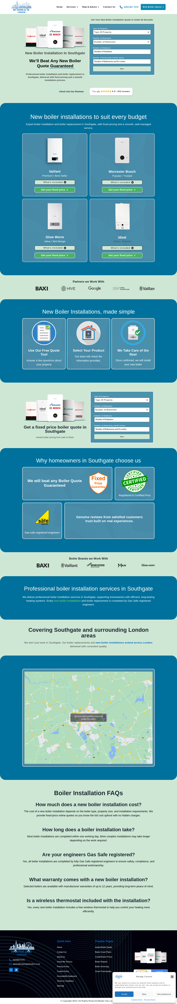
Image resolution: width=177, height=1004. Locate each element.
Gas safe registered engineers (42, 532)
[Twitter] (16, 970)
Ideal (122, 237)
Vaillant (55, 171)
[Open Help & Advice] (98, 7)
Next (122, 69)
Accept (124, 994)
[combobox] (122, 32)
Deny (144, 994)
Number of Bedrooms (102, 38)
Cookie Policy (137, 1000)
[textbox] (119, 32)
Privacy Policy (150, 1000)
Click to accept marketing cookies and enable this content (88, 717)
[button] (172, 977)
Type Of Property (101, 28)
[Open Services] (77, 7)
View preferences (164, 994)
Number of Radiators (102, 48)
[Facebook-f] (11, 970)
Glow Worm (55, 237)
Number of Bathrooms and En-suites (109, 58)
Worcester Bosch (122, 171)
